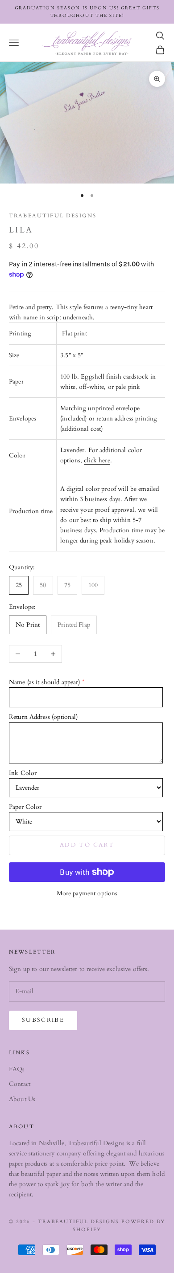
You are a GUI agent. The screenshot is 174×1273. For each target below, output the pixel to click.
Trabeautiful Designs (52, 215)
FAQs (17, 1069)
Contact (19, 1084)
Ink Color (23, 773)
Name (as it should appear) (44, 682)
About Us (22, 1099)
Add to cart (87, 845)
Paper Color (25, 807)
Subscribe (43, 1020)
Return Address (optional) (43, 717)
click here (97, 460)
